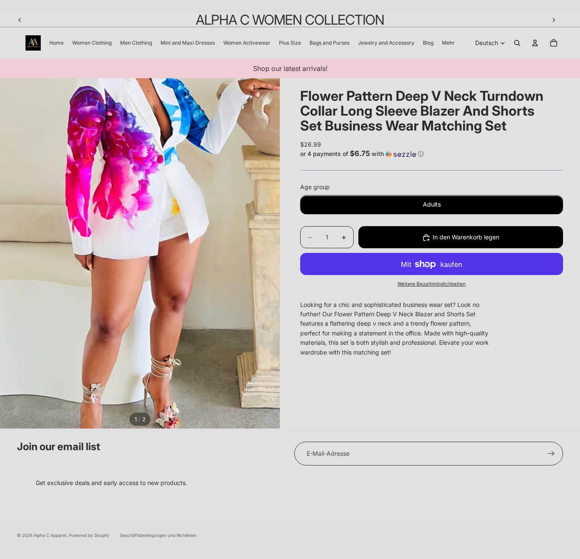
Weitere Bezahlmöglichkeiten (431, 284)
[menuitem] (448, 43)
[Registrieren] (551, 453)
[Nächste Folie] (553, 20)
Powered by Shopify (89, 535)
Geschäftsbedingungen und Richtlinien (158, 535)
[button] (431, 154)
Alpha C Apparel (50, 535)
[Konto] (535, 43)
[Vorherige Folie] (20, 20)
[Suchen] (517, 43)
